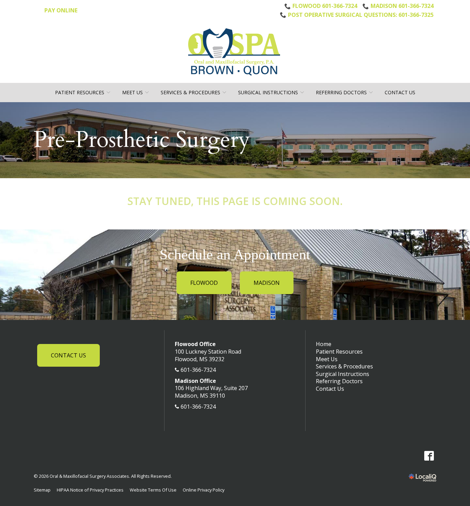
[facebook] (428, 455)
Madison (267, 283)
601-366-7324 (198, 370)
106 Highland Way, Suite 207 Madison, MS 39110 (211, 391)
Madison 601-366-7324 (402, 6)
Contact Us (400, 92)
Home (323, 344)
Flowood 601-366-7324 (324, 6)
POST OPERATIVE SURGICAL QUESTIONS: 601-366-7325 (361, 15)
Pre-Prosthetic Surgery (142, 140)
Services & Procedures (190, 92)
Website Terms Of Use (153, 490)
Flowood (204, 283)
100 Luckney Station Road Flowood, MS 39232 (208, 355)
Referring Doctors (341, 92)
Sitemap (42, 490)
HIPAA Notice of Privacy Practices (90, 490)
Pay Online (60, 10)
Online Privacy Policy (203, 490)
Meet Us (132, 92)
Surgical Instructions (268, 92)
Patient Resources (79, 92)
